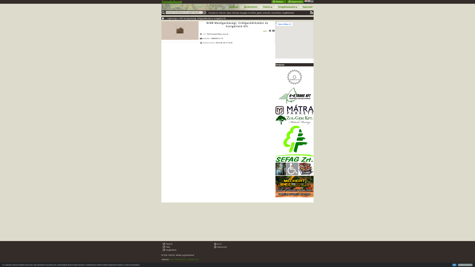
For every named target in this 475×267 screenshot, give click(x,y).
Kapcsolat (308, 7)
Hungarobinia (171, 250)
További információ (465, 265)
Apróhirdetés (250, 7)
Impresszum (222, 247)
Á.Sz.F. (219, 244)
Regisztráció (296, 1)
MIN (265, 31)
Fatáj (168, 247)
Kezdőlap (233, 7)
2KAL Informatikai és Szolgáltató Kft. (184, 259)
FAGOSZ (169, 244)
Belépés (279, 1)
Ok (454, 265)
